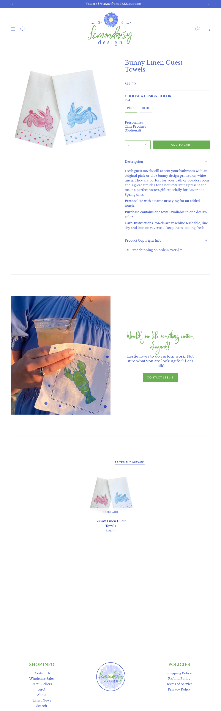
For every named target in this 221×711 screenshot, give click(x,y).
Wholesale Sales (41, 679)
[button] (23, 29)
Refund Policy (179, 679)
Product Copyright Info (143, 240)
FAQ (41, 689)
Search (41, 706)
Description (134, 162)
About (41, 695)
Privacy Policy (179, 689)
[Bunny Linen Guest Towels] (110, 494)
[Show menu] (13, 29)
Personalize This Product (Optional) (135, 126)
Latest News (42, 700)
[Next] (208, 4)
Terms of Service (179, 684)
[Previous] (13, 4)
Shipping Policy (179, 673)
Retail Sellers (42, 684)
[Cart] (208, 29)
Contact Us (41, 673)
